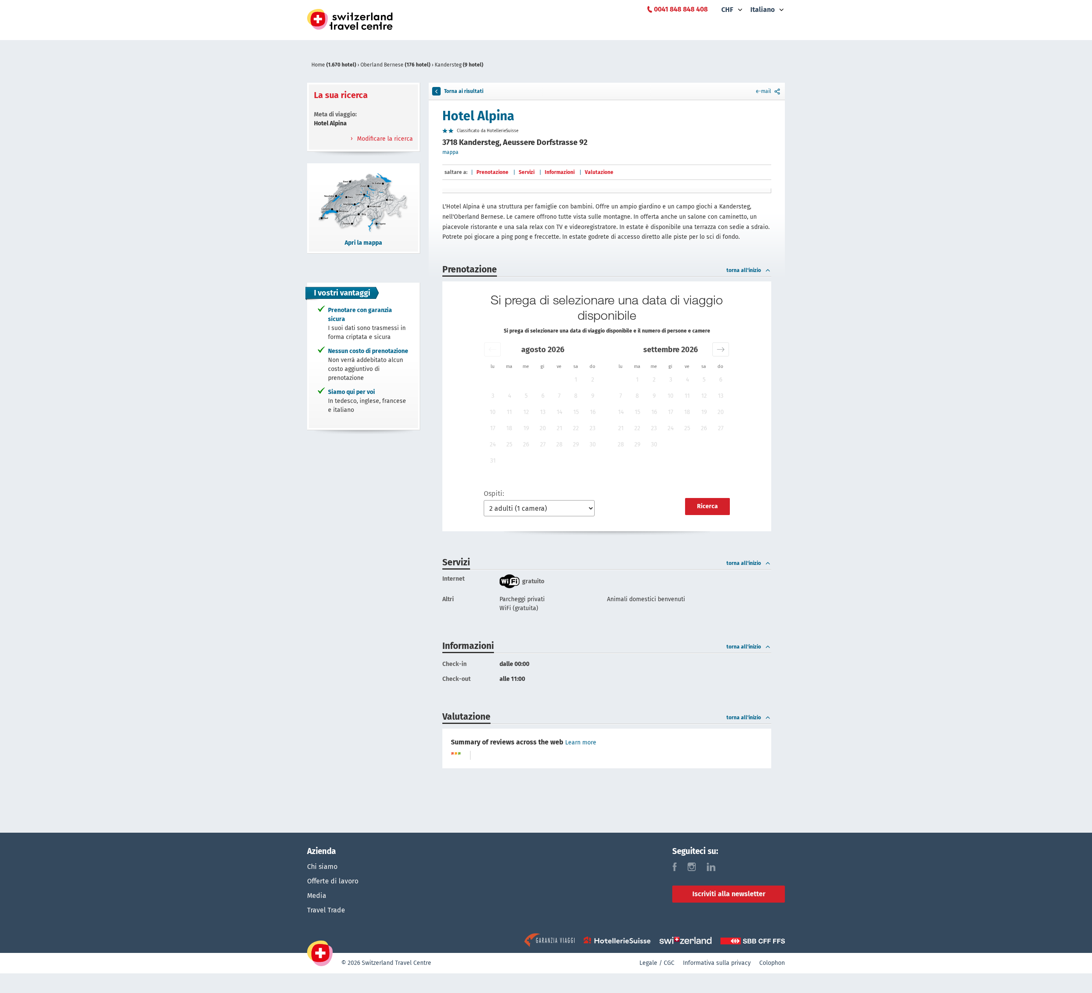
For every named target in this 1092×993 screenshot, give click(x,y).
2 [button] (592, 379)
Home (333, 65)
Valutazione (599, 172)
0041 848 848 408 (681, 9)
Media (316, 896)
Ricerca (707, 506)
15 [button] (576, 412)
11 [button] (509, 412)
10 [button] (493, 412)
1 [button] (576, 379)
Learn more (580, 742)
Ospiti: (494, 493)
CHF (727, 10)
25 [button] (509, 444)
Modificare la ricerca (384, 138)
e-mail (763, 91)
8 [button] (576, 396)
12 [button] (526, 412)
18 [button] (509, 428)
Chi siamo (322, 867)
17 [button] (492, 428)
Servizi (526, 172)
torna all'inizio (743, 270)
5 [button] (526, 396)
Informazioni (560, 172)
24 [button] (493, 444)
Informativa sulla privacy (717, 963)
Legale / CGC (656, 963)
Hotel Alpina (478, 116)
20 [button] (543, 428)
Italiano (762, 10)
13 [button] (543, 412)
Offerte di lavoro (332, 881)
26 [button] (526, 444)
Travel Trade (326, 910)
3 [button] (492, 396)
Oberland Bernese (395, 65)
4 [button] (509, 396)
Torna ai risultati (463, 91)
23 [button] (592, 428)
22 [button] (576, 428)
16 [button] (592, 412)
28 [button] (559, 444)
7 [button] (559, 396)
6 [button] (542, 396)
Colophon (772, 963)
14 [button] (559, 412)
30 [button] (593, 444)
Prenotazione (492, 172)
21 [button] (559, 428)
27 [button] (543, 444)
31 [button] (493, 460)
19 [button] (526, 428)
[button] (492, 349)
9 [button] (592, 396)
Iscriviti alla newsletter (728, 894)
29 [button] (576, 444)
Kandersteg (459, 65)
